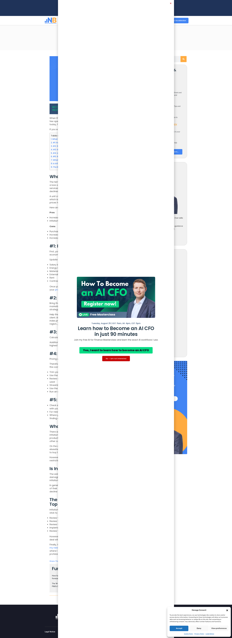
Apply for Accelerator (176, 20)
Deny (199, 628)
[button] (227, 610)
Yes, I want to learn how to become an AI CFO (116, 350)
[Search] (184, 59)
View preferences (219, 628)
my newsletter (57, 547)
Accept (179, 628)
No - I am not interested (116, 358)
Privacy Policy (199, 634)
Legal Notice (210, 634)
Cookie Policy (188, 634)
